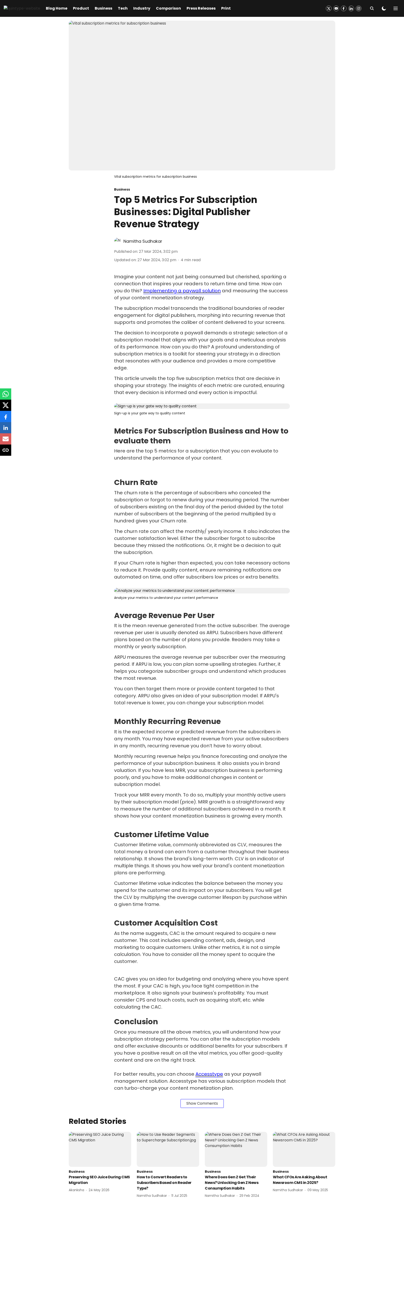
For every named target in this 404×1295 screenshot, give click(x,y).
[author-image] (118, 241)
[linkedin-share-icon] (5, 430)
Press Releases (201, 8)
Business (103, 8)
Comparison (168, 8)
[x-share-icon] (5, 407)
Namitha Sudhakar (142, 241)
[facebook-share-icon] (5, 419)
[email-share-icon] (5, 441)
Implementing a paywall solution (182, 290)
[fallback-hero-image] (100, 1149)
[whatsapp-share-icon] (5, 396)
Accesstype (209, 1074)
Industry (141, 8)
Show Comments (202, 1103)
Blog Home (56, 8)
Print (226, 8)
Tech (123, 8)
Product (81, 8)
